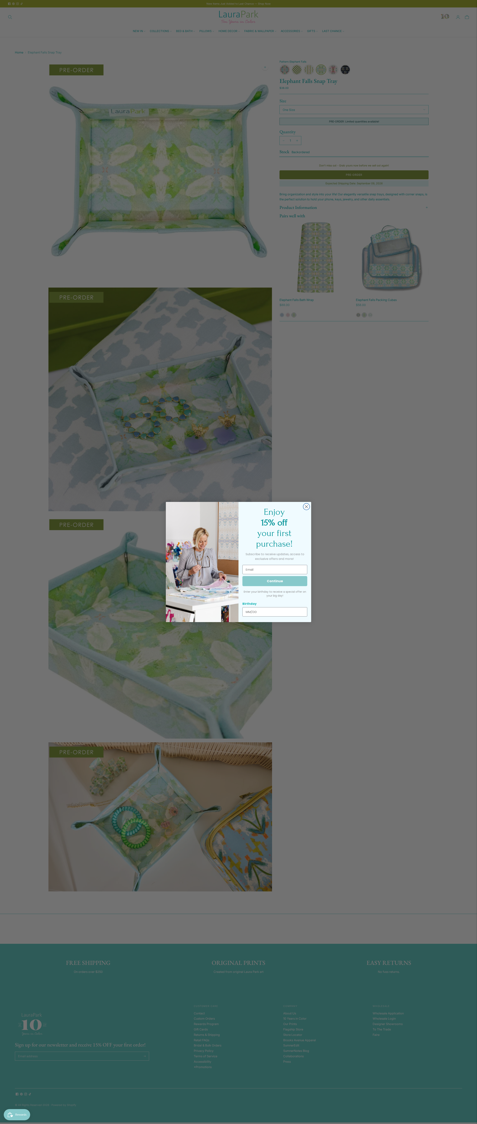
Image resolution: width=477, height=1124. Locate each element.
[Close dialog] (306, 506)
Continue (275, 581)
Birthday (249, 604)
